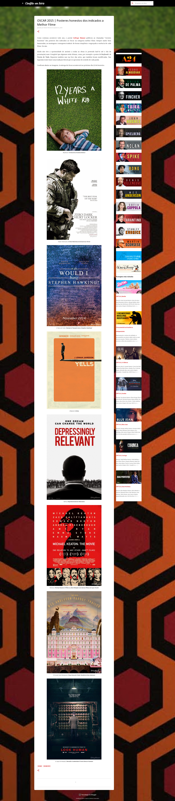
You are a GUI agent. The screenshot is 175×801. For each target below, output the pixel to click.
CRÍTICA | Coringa (121, 455)
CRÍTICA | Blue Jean (122, 424)
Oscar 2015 (47, 766)
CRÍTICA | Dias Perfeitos (123, 486)
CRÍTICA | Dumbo (121, 393)
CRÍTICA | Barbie (121, 296)
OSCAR (40, 766)
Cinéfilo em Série (34, 3)
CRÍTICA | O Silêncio (122, 362)
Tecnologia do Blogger (88, 795)
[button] (38, 31)
